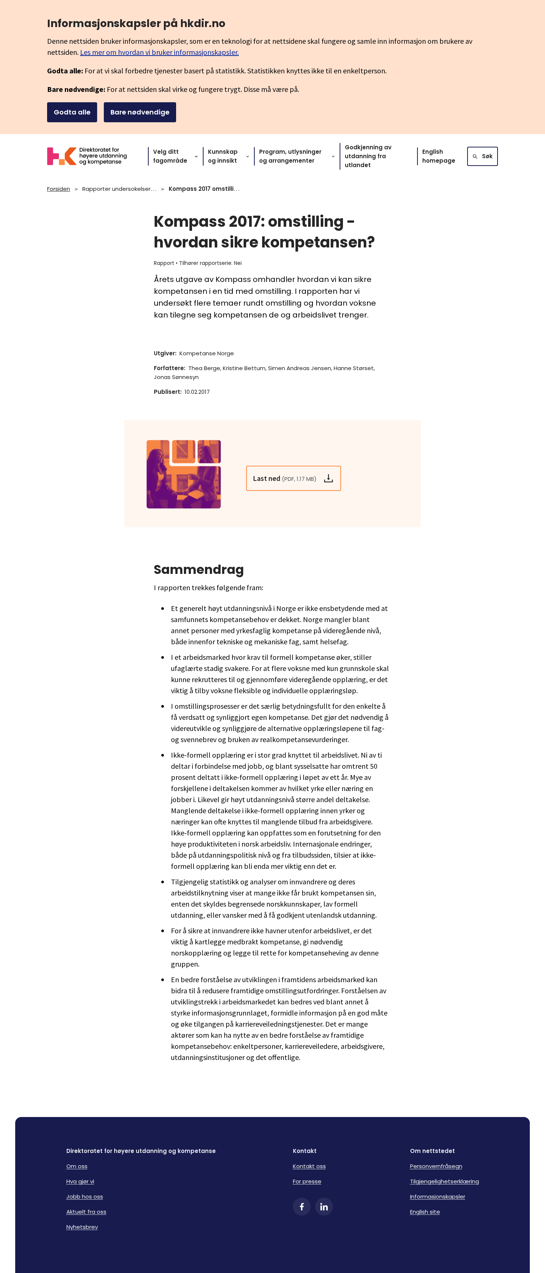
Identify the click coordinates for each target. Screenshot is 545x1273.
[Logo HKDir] (91, 156)
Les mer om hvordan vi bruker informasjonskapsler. (159, 52)
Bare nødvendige (139, 112)
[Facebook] (302, 1207)
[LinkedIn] (324, 1207)
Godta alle (72, 112)
